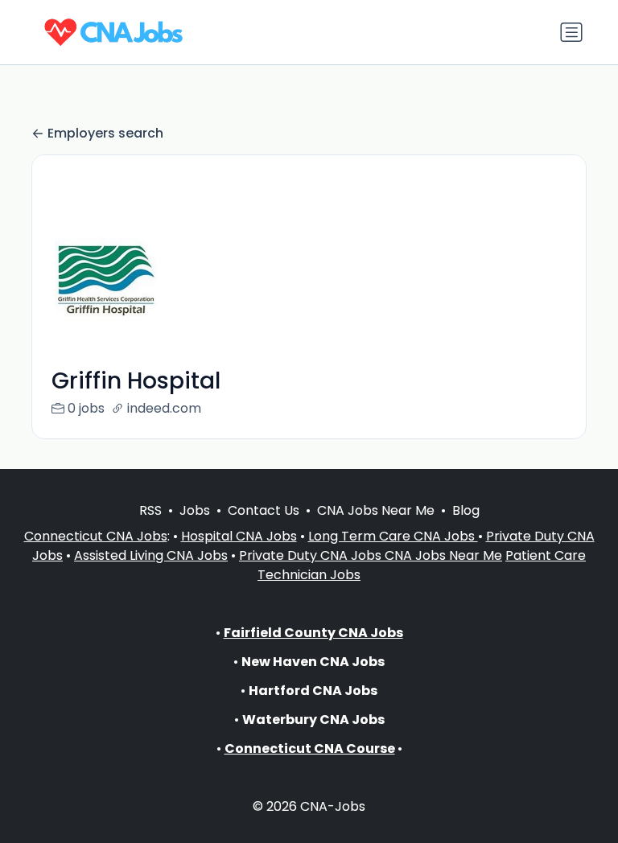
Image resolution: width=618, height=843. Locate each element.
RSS (150, 510)
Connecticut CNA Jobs (95, 536)
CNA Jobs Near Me (376, 510)
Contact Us (263, 510)
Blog (466, 510)
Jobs (194, 510)
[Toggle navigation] (571, 32)
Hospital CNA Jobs (239, 536)
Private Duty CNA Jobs (312, 555)
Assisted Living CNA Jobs (151, 555)
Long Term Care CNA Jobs (393, 536)
